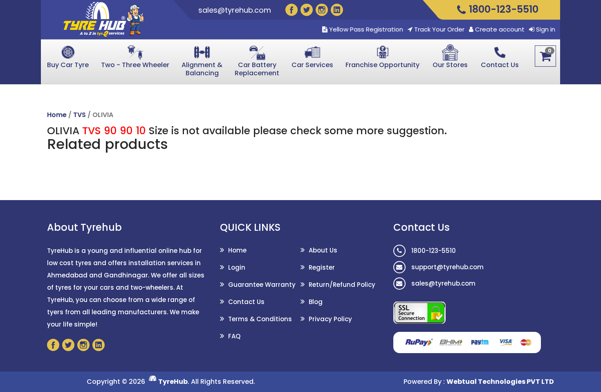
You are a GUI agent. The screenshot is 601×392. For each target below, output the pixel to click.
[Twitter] (306, 10)
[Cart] (545, 56)
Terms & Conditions (260, 319)
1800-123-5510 (433, 250)
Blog (316, 301)
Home (57, 114)
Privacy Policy (330, 319)
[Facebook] (291, 10)
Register (322, 267)
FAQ (234, 336)
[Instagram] (322, 10)
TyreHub (173, 381)
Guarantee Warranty (262, 284)
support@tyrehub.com (447, 267)
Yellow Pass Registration (365, 29)
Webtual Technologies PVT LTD (500, 381)
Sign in (545, 29)
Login (236, 267)
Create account (500, 29)
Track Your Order (438, 29)
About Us (323, 250)
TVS (79, 114)
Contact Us (246, 301)
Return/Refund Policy (342, 284)
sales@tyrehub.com (234, 10)
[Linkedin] (337, 10)
